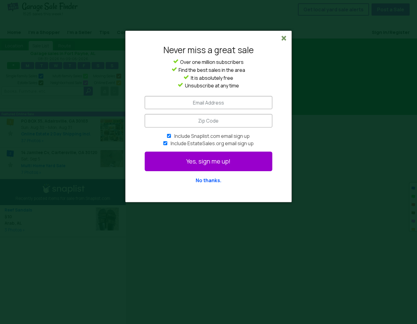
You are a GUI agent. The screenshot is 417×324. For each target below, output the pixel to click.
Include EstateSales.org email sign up (212, 143)
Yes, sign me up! (208, 161)
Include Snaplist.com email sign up (212, 136)
